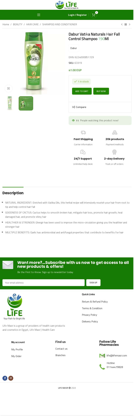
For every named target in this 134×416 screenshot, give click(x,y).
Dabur (72, 48)
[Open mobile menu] (37, 15)
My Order (16, 376)
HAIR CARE (32, 24)
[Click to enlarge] (8, 87)
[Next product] (127, 25)
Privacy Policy (88, 330)
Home (5, 24)
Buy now (100, 107)
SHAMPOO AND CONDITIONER (59, 24)
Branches (59, 375)
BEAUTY (17, 24)
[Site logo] (65, 4)
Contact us (60, 368)
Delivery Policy (88, 337)
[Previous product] (119, 25)
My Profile (17, 369)
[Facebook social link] (4, 398)
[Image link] (14, 321)
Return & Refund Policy (93, 317)
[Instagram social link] (10, 398)
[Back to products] (123, 25)
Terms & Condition (90, 324)
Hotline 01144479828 (113, 384)
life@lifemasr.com (115, 375)
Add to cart (80, 107)
